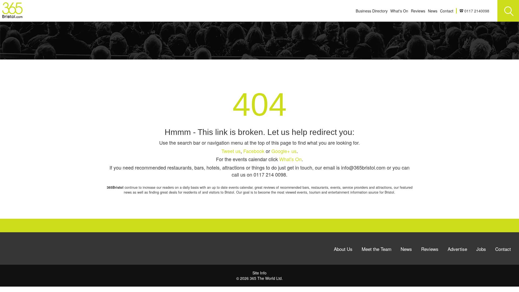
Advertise (457, 248)
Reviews (418, 11)
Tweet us (231, 150)
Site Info (259, 273)
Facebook (253, 150)
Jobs (481, 248)
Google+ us (284, 150)
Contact (446, 11)
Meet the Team (376, 248)
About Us (343, 248)
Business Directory (372, 11)
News (432, 11)
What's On (399, 11)
